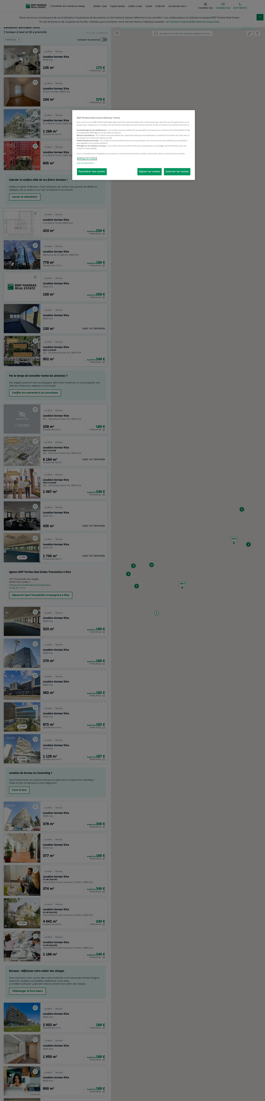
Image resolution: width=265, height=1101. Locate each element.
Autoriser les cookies (177, 172)
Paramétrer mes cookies (92, 172)
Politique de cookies (87, 159)
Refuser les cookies (149, 172)
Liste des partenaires (85, 163)
